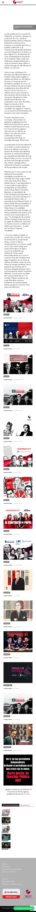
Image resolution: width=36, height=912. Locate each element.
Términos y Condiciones (9, 872)
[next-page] (6, 852)
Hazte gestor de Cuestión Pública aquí (18, 777)
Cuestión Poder (7, 747)
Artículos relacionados (10, 805)
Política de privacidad (8, 881)
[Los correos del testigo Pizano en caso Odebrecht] (18, 363)
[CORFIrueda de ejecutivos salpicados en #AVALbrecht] (18, 487)
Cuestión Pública (7, 317)
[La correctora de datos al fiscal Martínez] (18, 425)
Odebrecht (6, 314)
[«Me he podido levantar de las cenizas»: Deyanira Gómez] (6, 812)
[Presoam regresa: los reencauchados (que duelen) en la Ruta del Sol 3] (18, 641)
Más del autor (25, 805)
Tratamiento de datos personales (12, 884)
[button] (3, 2)
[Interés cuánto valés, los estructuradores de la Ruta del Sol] (18, 549)
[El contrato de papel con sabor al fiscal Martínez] (18, 518)
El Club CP (5, 879)
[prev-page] (3, 852)
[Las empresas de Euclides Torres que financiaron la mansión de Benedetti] (6, 820)
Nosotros (4, 864)
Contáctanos (6, 866)
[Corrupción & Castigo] (18, 672)
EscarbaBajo (7, 592)
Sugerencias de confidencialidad (11, 869)
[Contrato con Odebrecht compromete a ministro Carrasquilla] (18, 456)
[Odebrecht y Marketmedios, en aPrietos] (18, 610)
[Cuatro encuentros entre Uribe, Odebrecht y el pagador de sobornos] (18, 301)
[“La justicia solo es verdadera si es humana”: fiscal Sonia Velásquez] (6, 829)
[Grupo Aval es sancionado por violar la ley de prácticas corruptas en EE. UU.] (18, 703)
